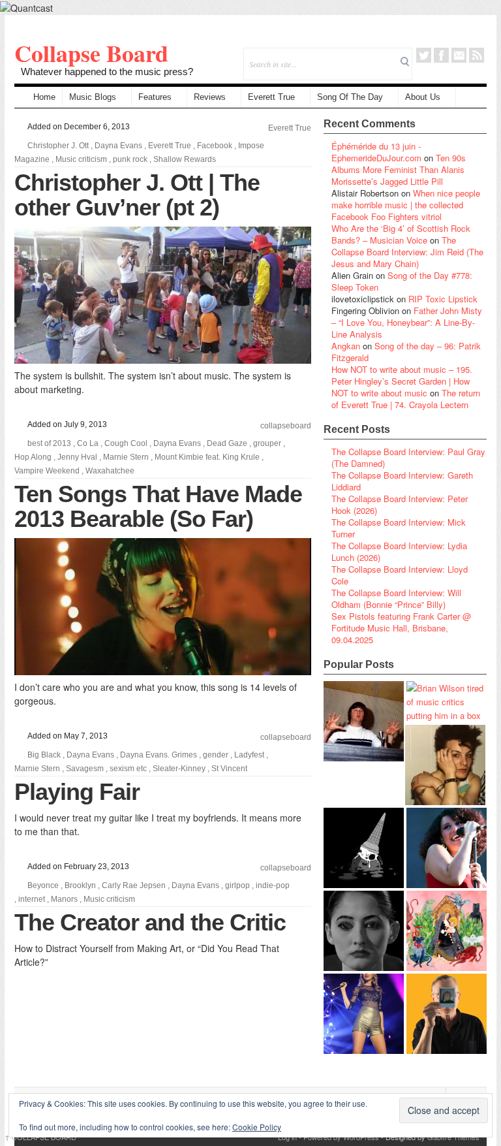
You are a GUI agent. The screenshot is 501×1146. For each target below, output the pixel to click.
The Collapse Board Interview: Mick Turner (398, 528)
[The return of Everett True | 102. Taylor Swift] (364, 1014)
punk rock (130, 159)
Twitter (423, 55)
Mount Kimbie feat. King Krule (207, 457)
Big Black (44, 754)
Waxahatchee (109, 470)
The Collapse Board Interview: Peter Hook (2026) (399, 504)
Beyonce (43, 885)
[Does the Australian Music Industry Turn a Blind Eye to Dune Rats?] (364, 848)
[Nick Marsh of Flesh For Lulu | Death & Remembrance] (445, 765)
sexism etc (128, 768)
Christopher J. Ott (58, 145)
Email (458, 55)
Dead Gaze (227, 443)
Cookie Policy (256, 1126)
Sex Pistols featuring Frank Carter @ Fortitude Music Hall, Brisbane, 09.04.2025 (401, 628)
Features (155, 97)
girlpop (237, 885)
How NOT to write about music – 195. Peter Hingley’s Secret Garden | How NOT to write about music (401, 381)
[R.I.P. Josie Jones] (364, 931)
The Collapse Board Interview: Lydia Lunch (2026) (399, 551)
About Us (422, 97)
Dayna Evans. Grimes (158, 754)
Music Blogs (92, 97)
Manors (64, 899)
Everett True (271, 97)
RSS (476, 55)
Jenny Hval (77, 457)
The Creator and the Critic (150, 922)
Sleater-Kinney (179, 768)
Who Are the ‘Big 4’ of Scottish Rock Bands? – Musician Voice (400, 234)
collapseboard (285, 425)
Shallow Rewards (184, 159)
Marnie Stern (126, 457)
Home (44, 97)
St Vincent (229, 768)
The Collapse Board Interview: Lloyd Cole (399, 575)
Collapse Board (91, 53)
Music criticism (81, 159)
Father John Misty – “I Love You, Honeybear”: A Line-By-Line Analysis (406, 322)
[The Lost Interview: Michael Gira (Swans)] (446, 1014)
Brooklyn (80, 885)
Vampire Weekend (47, 470)
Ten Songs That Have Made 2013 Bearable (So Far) (158, 506)
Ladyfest (249, 754)
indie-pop (273, 885)
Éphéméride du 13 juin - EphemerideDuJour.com (376, 152)
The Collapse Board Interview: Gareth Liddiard (402, 481)
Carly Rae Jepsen (134, 885)
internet (31, 899)
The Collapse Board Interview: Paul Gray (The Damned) (408, 457)
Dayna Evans (118, 145)
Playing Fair (77, 791)
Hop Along (33, 457)
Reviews (210, 97)
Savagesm (85, 768)
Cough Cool (125, 443)
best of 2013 (49, 443)
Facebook (441, 55)
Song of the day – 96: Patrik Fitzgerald (406, 352)
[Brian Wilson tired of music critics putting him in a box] (446, 701)
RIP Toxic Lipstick (443, 299)
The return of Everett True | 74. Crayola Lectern (405, 399)
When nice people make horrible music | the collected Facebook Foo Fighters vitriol (405, 205)
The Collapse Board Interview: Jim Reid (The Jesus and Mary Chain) (407, 252)
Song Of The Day (350, 97)
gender (215, 754)
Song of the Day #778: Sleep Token (401, 281)
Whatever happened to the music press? (107, 71)
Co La (88, 443)
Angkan (345, 346)
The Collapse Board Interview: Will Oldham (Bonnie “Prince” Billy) (396, 598)
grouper (267, 443)
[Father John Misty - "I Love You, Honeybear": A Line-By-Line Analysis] (446, 931)
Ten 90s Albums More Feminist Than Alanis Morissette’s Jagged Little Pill (398, 169)
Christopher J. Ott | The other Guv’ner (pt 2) (137, 195)
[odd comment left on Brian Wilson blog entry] (364, 721)
